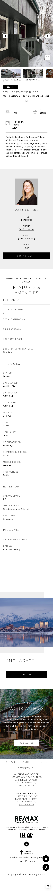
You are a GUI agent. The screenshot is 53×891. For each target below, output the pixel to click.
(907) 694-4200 (26, 805)
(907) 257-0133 (26, 229)
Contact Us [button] (26, 743)
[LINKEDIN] (26, 844)
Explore (27, 675)
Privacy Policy (37, 874)
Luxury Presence (27, 861)
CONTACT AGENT (26, 256)
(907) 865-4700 (26, 785)
